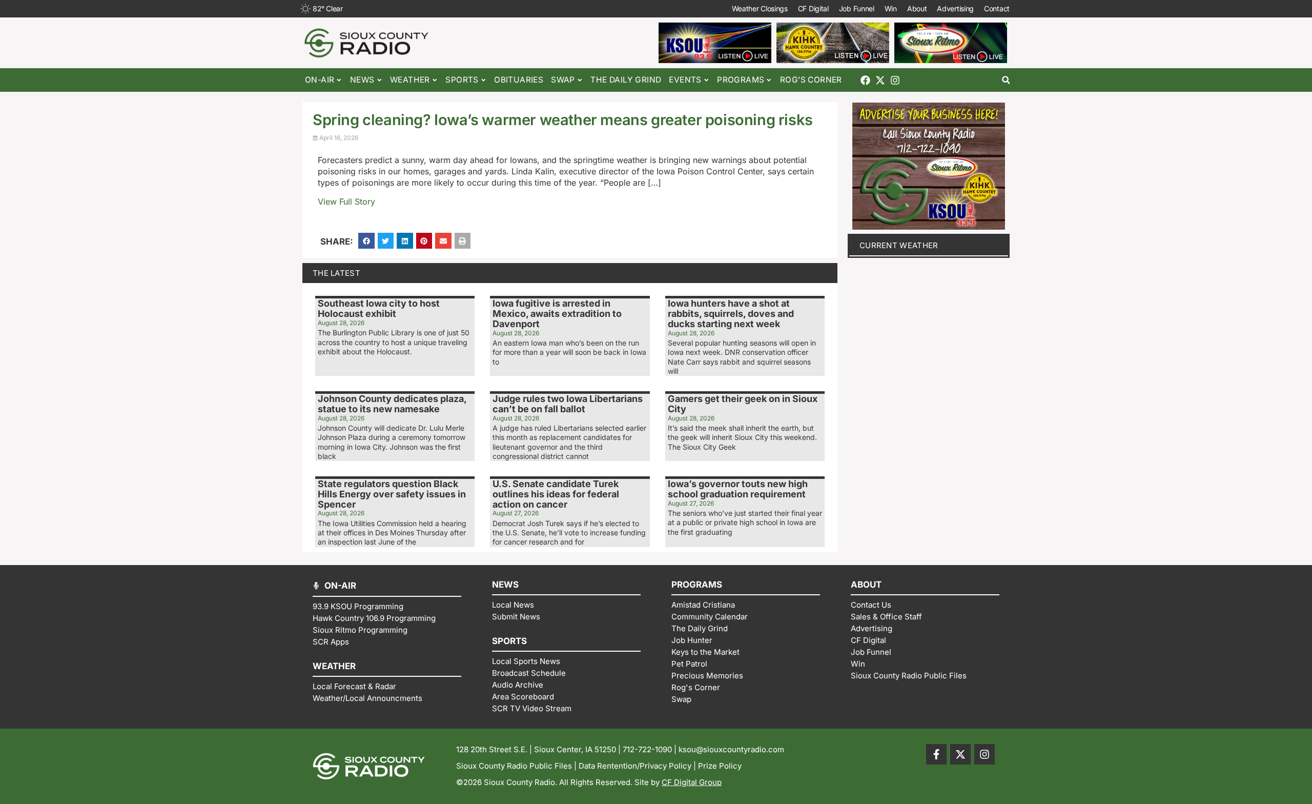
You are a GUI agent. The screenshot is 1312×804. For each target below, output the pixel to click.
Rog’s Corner (811, 80)
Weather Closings (760, 8)
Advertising (955, 8)
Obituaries (518, 80)
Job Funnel (856, 8)
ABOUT (866, 584)
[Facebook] (865, 80)
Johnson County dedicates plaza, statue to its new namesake (392, 403)
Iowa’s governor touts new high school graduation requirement (738, 488)
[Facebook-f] (936, 754)
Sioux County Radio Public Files (514, 766)
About (917, 8)
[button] (1006, 80)
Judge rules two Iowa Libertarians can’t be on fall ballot (568, 403)
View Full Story (346, 201)
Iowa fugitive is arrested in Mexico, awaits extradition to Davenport (557, 313)
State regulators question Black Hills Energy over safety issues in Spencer (392, 494)
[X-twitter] (880, 80)
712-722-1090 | (651, 749)
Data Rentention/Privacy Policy (635, 766)
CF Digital (813, 8)
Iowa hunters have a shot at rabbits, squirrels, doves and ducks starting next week (731, 313)
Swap (563, 80)
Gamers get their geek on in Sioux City (742, 403)
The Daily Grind (625, 80)
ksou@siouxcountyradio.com (731, 749)
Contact (997, 8)
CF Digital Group (692, 782)
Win (891, 8)
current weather (898, 245)
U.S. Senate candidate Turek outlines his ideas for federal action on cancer (556, 494)
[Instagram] (895, 80)
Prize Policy (720, 766)
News (362, 80)
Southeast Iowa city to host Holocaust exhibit (379, 308)
